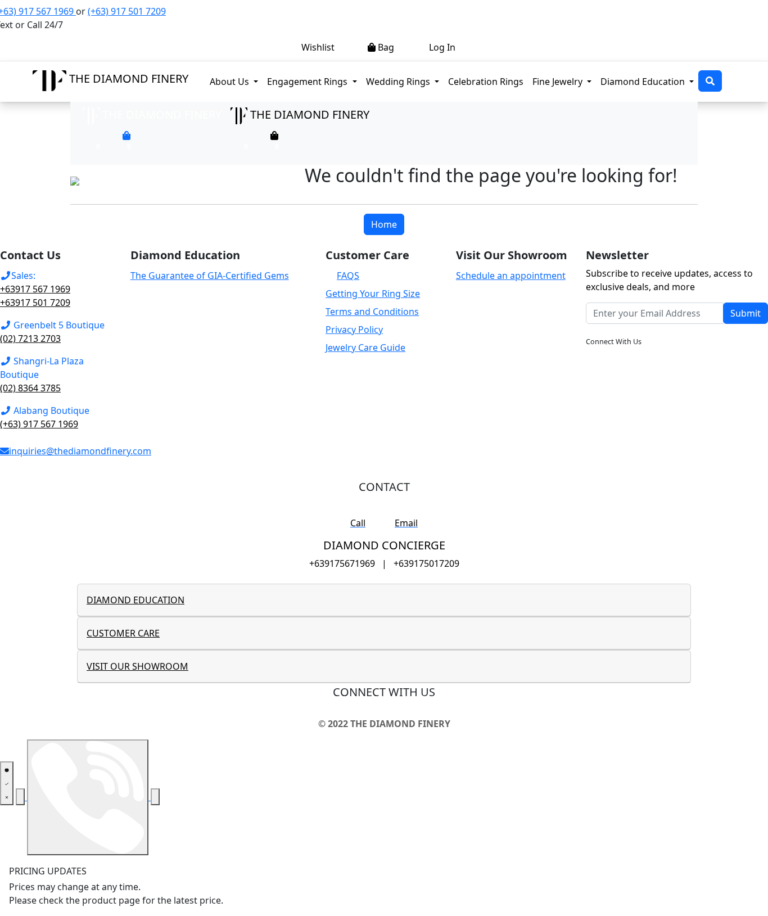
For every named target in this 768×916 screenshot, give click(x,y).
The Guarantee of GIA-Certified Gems (209, 275)
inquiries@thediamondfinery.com (80, 451)
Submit (745, 313)
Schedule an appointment (511, 275)
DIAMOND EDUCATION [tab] (135, 600)
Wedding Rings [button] (399, 81)
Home (384, 224)
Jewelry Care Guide (365, 347)
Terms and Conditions (372, 311)
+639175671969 (342, 563)
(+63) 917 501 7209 (127, 11)
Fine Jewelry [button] (558, 81)
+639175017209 (426, 563)
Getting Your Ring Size (373, 293)
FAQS (348, 275)
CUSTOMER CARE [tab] (123, 633)
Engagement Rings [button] (314, 81)
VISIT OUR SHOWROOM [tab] (137, 666)
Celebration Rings (485, 81)
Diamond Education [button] (643, 81)
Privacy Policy (354, 329)
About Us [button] (230, 81)
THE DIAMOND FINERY (128, 78)
